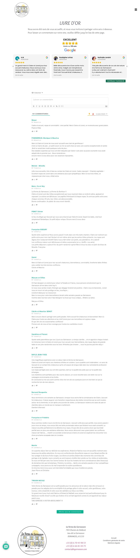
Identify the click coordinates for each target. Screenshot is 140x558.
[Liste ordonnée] (45, 106)
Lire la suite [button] (19, 75)
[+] (62, 106)
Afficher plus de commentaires (70, 512)
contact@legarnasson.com (76, 549)
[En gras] (33, 106)
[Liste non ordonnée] (48, 106)
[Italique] (36, 106)
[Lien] (56, 106)
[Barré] (42, 106)
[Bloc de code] (53, 106)
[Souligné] (39, 106)
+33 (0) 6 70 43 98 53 (76, 542)
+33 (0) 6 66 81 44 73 (76, 546)
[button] (136, 9)
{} (59, 106)
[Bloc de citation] (51, 106)
